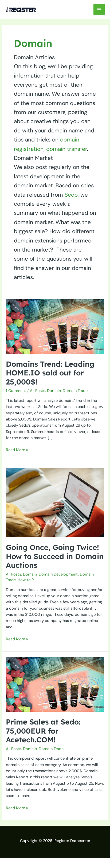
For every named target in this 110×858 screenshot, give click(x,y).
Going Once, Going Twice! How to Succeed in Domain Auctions (55, 556)
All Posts (37, 390)
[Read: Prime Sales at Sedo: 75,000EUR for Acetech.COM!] (55, 684)
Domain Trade (75, 390)
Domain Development (58, 574)
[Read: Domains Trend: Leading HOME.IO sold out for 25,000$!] (55, 326)
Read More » (17, 449)
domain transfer (66, 148)
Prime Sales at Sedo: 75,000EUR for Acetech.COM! (43, 730)
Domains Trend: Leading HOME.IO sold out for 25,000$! (50, 372)
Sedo (71, 194)
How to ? (26, 579)
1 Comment (16, 390)
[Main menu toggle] (99, 9)
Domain (54, 390)
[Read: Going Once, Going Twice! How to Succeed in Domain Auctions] (55, 502)
